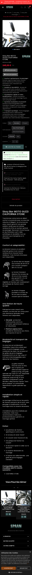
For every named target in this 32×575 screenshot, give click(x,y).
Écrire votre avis (11, 70)
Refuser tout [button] (24, 568)
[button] (16, 572)
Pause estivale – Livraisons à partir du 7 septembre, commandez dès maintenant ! (18, 2)
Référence (6, 62)
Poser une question (11, 74)
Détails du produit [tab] (16, 205)
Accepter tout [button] (8, 568)
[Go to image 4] (17, 49)
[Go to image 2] (14, 49)
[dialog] (16, 562)
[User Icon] (25, 7)
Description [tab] (16, 199)
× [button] (30, 552)
